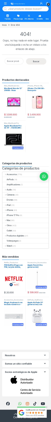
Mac (6, 86)
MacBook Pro (13, 123)
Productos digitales (15, 235)
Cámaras (11, 194)
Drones (10, 200)
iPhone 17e (38, 86)
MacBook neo (13, 86)
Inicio (4, 25)
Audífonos (39, 300)
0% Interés (29, 19)
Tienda (7, 19)
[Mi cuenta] (41, 3)
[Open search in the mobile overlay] (25, 9)
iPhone (30, 86)
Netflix (6, 263)
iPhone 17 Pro (13, 215)
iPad (9, 205)
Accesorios (12, 174)
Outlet (9, 230)
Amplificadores (13, 184)
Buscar (36, 61)
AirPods (10, 179)
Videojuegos (12, 241)
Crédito (40, 19)
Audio (9, 189)
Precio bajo (18, 19)
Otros (9, 225)
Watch (9, 246)
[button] (44, 176)
